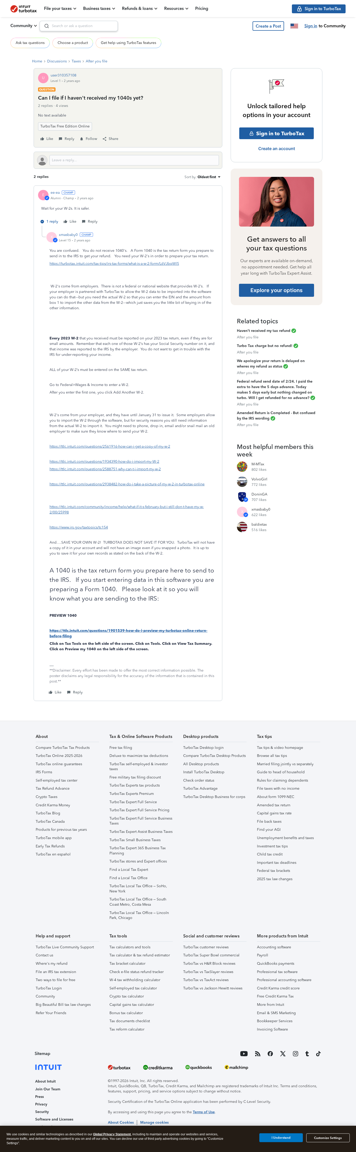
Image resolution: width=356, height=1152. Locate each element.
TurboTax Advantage (200, 788)
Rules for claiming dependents (282, 780)
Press (39, 1097)
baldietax (259, 524)
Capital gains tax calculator (131, 1004)
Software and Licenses (54, 1119)
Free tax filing (120, 747)
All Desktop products (201, 764)
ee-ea (55, 192)
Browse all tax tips (272, 756)
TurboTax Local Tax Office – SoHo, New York (138, 888)
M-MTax (257, 464)
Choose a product (73, 43)
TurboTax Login (49, 988)
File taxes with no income (278, 788)
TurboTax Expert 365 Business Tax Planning (137, 850)
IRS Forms (44, 772)
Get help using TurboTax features (128, 43)
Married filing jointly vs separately (285, 764)
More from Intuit (270, 1004)
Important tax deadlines (276, 862)
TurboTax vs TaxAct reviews (206, 980)
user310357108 (63, 75)
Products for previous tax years (61, 829)
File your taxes (58, 8)
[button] (268, 26)
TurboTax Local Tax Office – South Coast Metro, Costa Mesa (137, 902)
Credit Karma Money (53, 805)
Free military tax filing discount (135, 777)
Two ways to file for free (55, 980)
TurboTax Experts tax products (134, 785)
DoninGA (259, 494)
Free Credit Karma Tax (275, 996)
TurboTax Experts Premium (131, 793)
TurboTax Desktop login (203, 747)
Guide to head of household (281, 772)
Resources (174, 8)
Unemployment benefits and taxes (285, 838)
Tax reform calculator (126, 1029)
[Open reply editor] (128, 160)
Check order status (198, 780)
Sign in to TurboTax (280, 133)
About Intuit (45, 1081)
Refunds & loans (137, 8)
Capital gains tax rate (274, 813)
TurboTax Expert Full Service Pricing (139, 810)
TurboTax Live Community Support (65, 947)
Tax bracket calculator (127, 963)
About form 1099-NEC (275, 797)
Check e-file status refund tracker (136, 972)
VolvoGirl (259, 479)
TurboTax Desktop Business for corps (214, 797)
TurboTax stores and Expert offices (138, 861)
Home (37, 61)
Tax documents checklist (129, 1021)
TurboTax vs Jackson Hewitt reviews (212, 988)
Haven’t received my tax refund (263, 331)
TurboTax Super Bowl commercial (211, 955)
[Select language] (294, 26)
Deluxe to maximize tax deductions (138, 756)
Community (21, 25)
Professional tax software (277, 972)
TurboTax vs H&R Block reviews (209, 963)
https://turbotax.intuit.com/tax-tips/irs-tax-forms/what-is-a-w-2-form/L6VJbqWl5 (114, 263)
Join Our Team (47, 1089)
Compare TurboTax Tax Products (63, 747)
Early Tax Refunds (50, 846)
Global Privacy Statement (112, 1134)
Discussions (57, 61)
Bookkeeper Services (274, 1021)
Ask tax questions (30, 43)
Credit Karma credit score (278, 988)
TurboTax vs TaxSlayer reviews (208, 972)
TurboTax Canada (50, 821)
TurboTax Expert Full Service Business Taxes (140, 821)
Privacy (41, 1104)
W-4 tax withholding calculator (134, 980)
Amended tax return (273, 805)
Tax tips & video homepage (280, 747)
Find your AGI (269, 829)
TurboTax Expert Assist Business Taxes (141, 831)
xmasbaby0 (68, 235)
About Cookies (121, 1122)
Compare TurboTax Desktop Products (214, 756)
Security (42, 1112)
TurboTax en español (53, 854)
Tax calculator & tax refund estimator (139, 955)
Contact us (44, 955)
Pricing (201, 8)
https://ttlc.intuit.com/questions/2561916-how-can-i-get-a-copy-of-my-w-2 (110, 446)
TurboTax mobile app (54, 838)
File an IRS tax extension (56, 972)
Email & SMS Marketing (276, 1013)
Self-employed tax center (56, 780)
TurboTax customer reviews (206, 947)
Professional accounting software (284, 980)
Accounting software (274, 947)
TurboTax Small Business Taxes (135, 840)
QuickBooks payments (275, 963)
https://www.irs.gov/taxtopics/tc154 (79, 527)
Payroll (262, 955)
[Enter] (45, 26)
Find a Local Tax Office (128, 878)
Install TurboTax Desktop (203, 772)
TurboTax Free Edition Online (65, 126)
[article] (128, 208)
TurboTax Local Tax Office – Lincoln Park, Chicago (139, 915)
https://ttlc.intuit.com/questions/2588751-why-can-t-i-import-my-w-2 (105, 469)
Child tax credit (270, 854)
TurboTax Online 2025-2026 (59, 756)
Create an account (276, 148)
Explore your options (276, 290)
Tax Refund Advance (53, 788)
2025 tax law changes (274, 879)
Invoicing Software (272, 1029)
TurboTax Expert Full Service (133, 802)
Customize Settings (328, 1138)
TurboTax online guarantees (59, 764)
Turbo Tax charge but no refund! (264, 346)
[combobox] (79, 26)
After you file (96, 61)
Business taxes (97, 8)
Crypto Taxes (46, 797)
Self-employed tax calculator (133, 988)
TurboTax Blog (48, 813)
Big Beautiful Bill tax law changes (63, 1004)
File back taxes (269, 821)
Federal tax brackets (273, 870)
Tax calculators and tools (129, 947)
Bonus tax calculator (126, 1013)
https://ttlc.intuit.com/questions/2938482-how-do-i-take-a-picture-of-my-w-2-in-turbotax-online (127, 484)
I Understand (281, 1138)
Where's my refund (51, 963)
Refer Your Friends (51, 1013)
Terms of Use (204, 1112)
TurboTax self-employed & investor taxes (138, 766)
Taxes (76, 61)
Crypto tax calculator (126, 996)
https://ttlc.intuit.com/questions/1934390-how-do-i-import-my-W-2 (104, 461)
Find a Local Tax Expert (128, 869)
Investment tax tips (272, 846)
